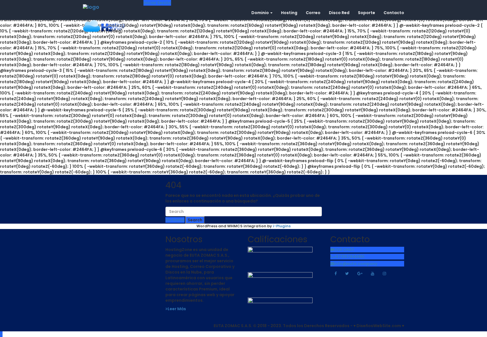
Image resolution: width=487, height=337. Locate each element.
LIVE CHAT (344, 249)
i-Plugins (282, 226)
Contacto (394, 13)
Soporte (366, 13)
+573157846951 (348, 256)
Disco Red (339, 13)
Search (195, 220)
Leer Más (177, 309)
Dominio (260, 13)
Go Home (175, 220)
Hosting (289, 13)
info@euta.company (355, 263)
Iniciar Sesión (157, 3)
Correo (313, 13)
